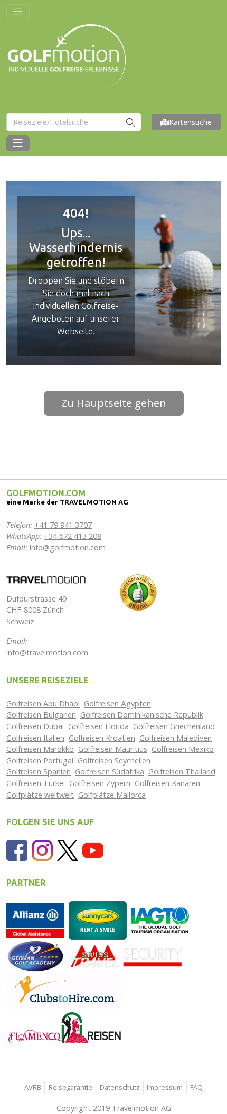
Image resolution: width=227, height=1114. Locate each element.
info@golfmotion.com (68, 548)
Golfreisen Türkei (35, 783)
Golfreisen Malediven (175, 738)
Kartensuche (190, 122)
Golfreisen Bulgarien (41, 715)
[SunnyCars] (98, 920)
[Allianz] (35, 920)
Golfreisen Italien (35, 738)
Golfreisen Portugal (39, 760)
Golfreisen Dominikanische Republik (141, 715)
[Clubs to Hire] (64, 990)
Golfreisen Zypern (99, 783)
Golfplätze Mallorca (112, 795)
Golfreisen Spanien (38, 772)
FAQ (196, 1087)
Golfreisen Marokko (40, 749)
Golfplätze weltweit (40, 795)
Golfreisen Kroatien (102, 738)
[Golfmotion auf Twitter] (67, 850)
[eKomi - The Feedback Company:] (138, 592)
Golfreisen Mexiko (183, 749)
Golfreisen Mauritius (112, 749)
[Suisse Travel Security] (127, 955)
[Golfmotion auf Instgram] (42, 850)
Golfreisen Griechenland (174, 726)
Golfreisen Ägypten (117, 704)
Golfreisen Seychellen (114, 760)
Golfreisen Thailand (181, 772)
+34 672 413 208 (72, 536)
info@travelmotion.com (47, 652)
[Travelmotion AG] (46, 579)
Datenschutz (120, 1087)
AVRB (32, 1087)
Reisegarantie (70, 1087)
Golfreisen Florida (98, 726)
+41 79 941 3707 (63, 525)
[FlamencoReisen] (64, 1027)
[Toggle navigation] (18, 12)
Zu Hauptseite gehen (113, 403)
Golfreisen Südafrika (109, 772)
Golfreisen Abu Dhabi (43, 704)
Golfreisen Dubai (35, 726)
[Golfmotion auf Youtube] (92, 850)
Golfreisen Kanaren (167, 783)
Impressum (165, 1087)
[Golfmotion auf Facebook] (16, 850)
